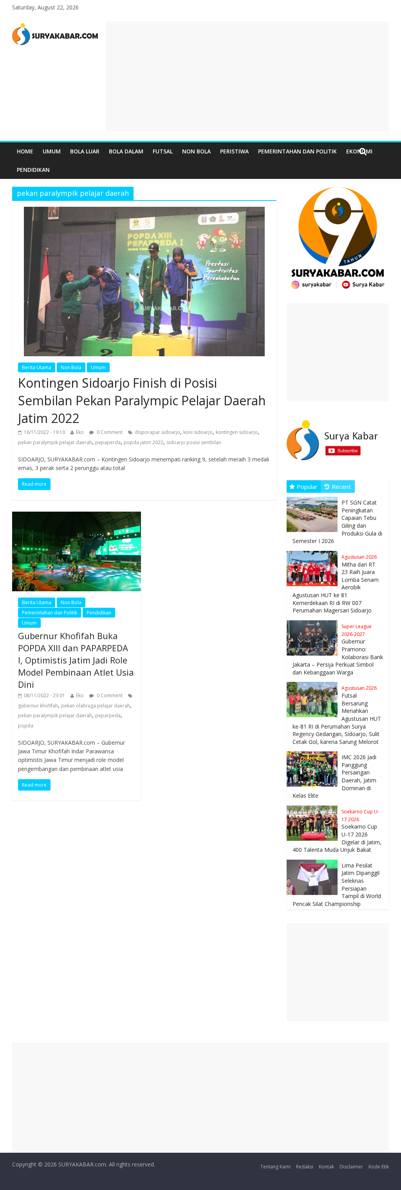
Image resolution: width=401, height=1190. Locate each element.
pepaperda (108, 442)
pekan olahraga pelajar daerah (95, 705)
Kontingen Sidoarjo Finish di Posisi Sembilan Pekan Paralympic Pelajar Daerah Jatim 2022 (142, 400)
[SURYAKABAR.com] (55, 26)
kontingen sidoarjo (237, 432)
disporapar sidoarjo (157, 432)
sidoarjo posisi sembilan (193, 442)
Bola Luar (84, 151)
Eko (80, 432)
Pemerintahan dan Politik (297, 151)
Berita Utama (36, 367)
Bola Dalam (126, 151)
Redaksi (304, 1166)
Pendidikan (33, 169)
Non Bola (196, 151)
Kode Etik (378, 1166)
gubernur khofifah (38, 705)
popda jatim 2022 (143, 442)
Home (25, 151)
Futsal (163, 151)
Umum (52, 151)
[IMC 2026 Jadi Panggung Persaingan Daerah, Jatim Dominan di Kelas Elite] (314, 751)
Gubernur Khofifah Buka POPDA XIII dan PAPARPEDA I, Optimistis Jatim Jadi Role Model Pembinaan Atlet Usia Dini (76, 660)
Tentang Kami (275, 1166)
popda (25, 725)
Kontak (326, 1166)
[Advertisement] (247, 76)
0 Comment (109, 432)
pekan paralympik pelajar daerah (55, 442)
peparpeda (108, 715)
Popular (307, 486)
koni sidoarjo (198, 432)
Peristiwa (234, 151)
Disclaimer (351, 1166)
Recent (341, 486)
